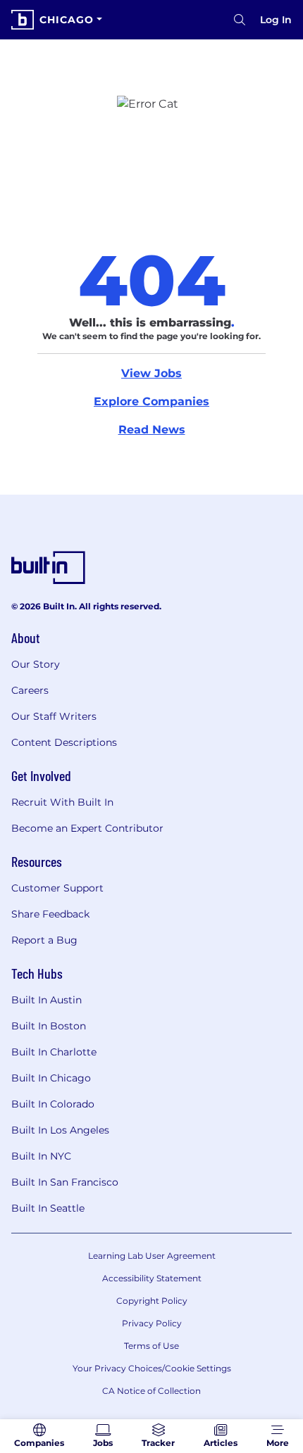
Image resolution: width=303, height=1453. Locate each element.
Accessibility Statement (152, 1278)
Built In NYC (41, 1156)
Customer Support (57, 888)
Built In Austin (46, 1000)
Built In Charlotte (54, 1052)
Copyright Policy (151, 1300)
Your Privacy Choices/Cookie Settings (152, 1368)
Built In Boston (48, 1026)
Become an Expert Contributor (87, 828)
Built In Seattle (48, 1208)
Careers (30, 690)
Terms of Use (151, 1345)
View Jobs (151, 373)
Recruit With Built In (62, 802)
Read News (151, 429)
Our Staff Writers (54, 716)
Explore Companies (151, 401)
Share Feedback (50, 914)
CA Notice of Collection (151, 1390)
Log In (276, 19)
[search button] (239, 19)
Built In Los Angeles (60, 1130)
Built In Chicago (51, 1078)
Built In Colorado (52, 1104)
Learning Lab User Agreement (152, 1255)
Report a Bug (44, 940)
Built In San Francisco (64, 1182)
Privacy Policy (152, 1323)
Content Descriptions (64, 742)
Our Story (35, 664)
